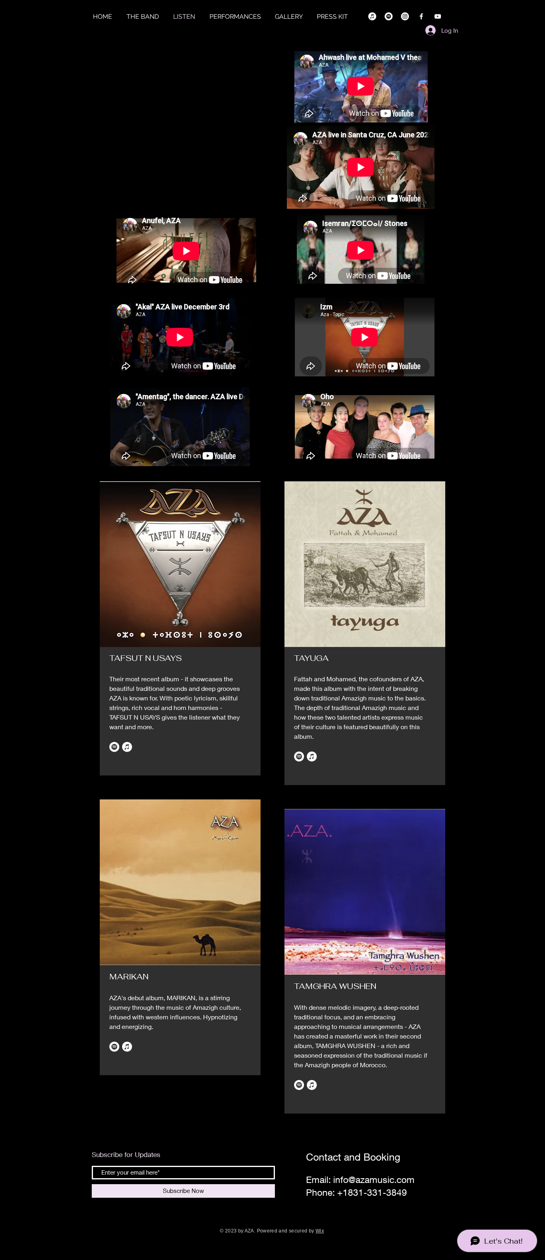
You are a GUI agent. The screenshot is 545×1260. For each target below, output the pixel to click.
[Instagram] (405, 16)
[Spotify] (389, 16)
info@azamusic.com (374, 1179)
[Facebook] (421, 16)
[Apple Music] (372, 16)
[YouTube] (438, 16)
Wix (320, 1231)
